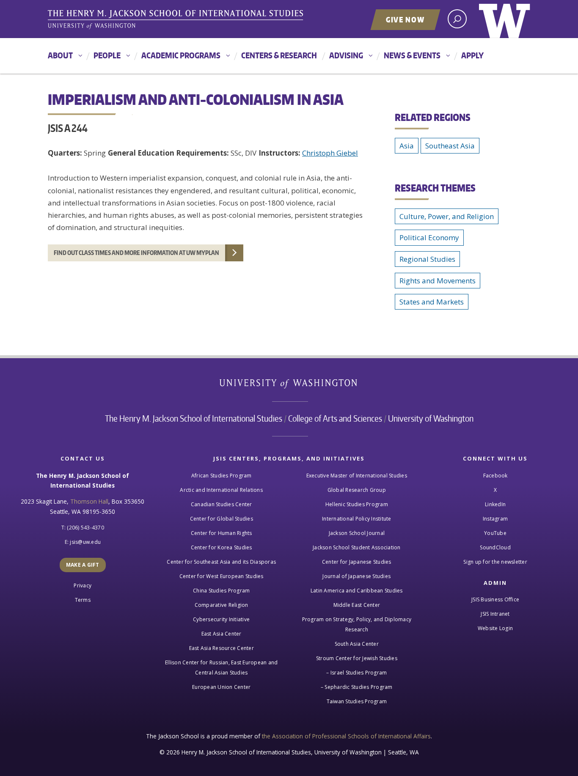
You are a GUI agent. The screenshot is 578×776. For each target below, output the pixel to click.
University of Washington (504, 19)
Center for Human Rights (221, 533)
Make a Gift (82, 564)
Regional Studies (427, 259)
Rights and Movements (437, 280)
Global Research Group (357, 490)
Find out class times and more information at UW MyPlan (136, 252)
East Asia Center (221, 633)
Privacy (82, 585)
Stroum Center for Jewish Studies (356, 658)
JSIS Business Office (495, 599)
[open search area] (457, 18)
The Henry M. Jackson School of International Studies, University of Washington (177, 19)
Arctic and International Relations (221, 490)
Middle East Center (356, 605)
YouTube (495, 533)
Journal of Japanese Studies (356, 576)
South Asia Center (357, 643)
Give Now (405, 19)
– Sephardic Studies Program (357, 687)
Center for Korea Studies (221, 547)
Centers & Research (279, 55)
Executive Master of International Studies (356, 475)
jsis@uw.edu (85, 542)
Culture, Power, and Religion (446, 216)
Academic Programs (180, 55)
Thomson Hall (89, 501)
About (60, 55)
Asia (406, 146)
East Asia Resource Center (221, 648)
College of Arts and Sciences (335, 418)
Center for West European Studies (221, 576)
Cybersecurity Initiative (221, 619)
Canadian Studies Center (221, 504)
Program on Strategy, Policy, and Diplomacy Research (357, 624)
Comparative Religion (221, 605)
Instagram (495, 518)
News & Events (412, 55)
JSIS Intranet (495, 613)
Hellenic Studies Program (356, 504)
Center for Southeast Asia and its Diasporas (221, 561)
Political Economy (429, 237)
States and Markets (431, 302)
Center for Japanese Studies (356, 561)
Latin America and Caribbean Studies (357, 590)
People (107, 55)
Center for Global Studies (221, 518)
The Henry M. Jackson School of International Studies (193, 418)
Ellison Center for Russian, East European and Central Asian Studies (221, 667)
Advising (346, 55)
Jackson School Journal (357, 533)
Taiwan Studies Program (357, 701)
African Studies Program (221, 475)
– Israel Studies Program (356, 672)
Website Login (495, 628)
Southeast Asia (450, 146)
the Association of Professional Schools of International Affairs (346, 736)
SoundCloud (495, 547)
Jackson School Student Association (357, 547)
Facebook (495, 475)
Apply (472, 55)
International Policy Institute (356, 518)
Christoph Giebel (330, 153)
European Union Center (221, 687)
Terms (83, 599)
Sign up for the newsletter (495, 561)
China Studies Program (221, 590)
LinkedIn (495, 504)
